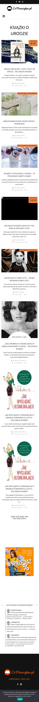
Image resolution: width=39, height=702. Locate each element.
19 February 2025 (26, 618)
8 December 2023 (19, 646)
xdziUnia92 (15, 635)
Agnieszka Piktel (19, 505)
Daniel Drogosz (16, 610)
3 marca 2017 (18, 294)
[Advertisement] (17, 590)
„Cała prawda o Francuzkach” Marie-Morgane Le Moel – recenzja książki (19, 346)
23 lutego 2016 (18, 362)
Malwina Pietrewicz (19, 360)
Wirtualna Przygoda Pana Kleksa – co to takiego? (23, 629)
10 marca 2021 (18, 85)
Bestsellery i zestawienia (27, 93)
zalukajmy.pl (15, 622)
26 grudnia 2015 (18, 507)
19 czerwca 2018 (18, 242)
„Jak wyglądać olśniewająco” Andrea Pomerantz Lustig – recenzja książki (19, 417)
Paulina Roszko (19, 135)
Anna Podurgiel (19, 83)
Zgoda (20, 699)
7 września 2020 (18, 137)
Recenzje (33, 41)
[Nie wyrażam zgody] (37, 696)
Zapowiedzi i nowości (28, 250)
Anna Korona (19, 292)
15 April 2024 (9, 631)
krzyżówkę (27, 612)
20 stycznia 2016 (18, 434)
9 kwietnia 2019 (18, 190)
